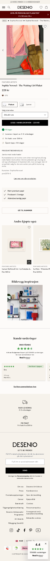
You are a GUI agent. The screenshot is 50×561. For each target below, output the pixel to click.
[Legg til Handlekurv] (29, 262)
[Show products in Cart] (46, 7)
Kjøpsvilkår (30, 499)
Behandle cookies (33, 518)
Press (21, 491)
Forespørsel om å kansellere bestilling (34, 513)
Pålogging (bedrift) (16, 523)
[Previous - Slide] (3, 50)
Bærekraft (19, 504)
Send (25, 470)
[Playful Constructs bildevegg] (25, 302)
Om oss (20, 487)
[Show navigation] (3, 7)
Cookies (29, 504)
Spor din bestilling (33, 495)
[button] (38, 550)
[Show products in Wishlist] (41, 7)
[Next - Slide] (47, 50)
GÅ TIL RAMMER (25, 210)
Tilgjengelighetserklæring (13, 508)
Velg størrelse (8, 110)
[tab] (8, 78)
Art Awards (19, 519)
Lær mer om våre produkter (25, 179)
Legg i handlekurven (25, 123)
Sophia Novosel (16, 21)
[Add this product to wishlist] (45, 26)
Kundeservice (32, 491)
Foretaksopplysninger (15, 495)
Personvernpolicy (23, 476)
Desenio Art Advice (34, 487)
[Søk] (9, 7)
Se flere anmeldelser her (25, 387)
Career (21, 499)
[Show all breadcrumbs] (4, 20)
